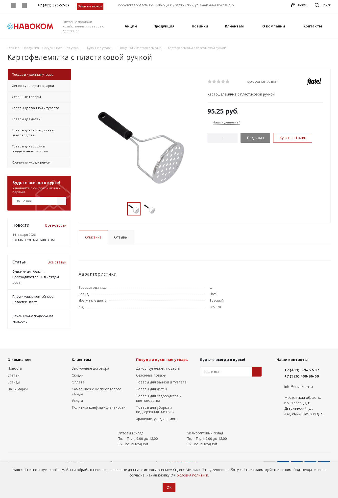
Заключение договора (90, 368)
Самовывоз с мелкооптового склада (96, 391)
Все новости (55, 225)
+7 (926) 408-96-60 (301, 376)
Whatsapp (13, 5)
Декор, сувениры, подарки (158, 368)
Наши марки (17, 389)
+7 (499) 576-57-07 (301, 369)
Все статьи (57, 262)
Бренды (13, 382)
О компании (19, 359)
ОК (169, 487)
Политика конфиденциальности (98, 407)
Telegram (24, 5)
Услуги (77, 400)
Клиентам (81, 359)
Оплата (78, 382)
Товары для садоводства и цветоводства (159, 398)
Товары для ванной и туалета (161, 382)
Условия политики (192, 475)
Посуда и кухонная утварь (162, 359)
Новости (14, 368)
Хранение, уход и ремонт (157, 418)
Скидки (77, 375)
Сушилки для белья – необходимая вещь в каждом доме (35, 277)
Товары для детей (151, 389)
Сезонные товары (151, 375)
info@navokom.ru (298, 386)
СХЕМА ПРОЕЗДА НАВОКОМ (33, 240)
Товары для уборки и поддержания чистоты (155, 409)
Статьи (13, 375)
